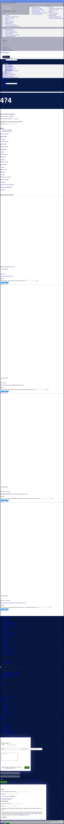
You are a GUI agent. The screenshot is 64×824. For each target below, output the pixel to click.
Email (3, 806)
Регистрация (4, 817)
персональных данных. (10, 767)
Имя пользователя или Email (8, 791)
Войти (13, 796)
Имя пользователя (6, 803)
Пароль (3, 794)
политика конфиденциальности (21, 815)
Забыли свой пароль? (6, 798)
